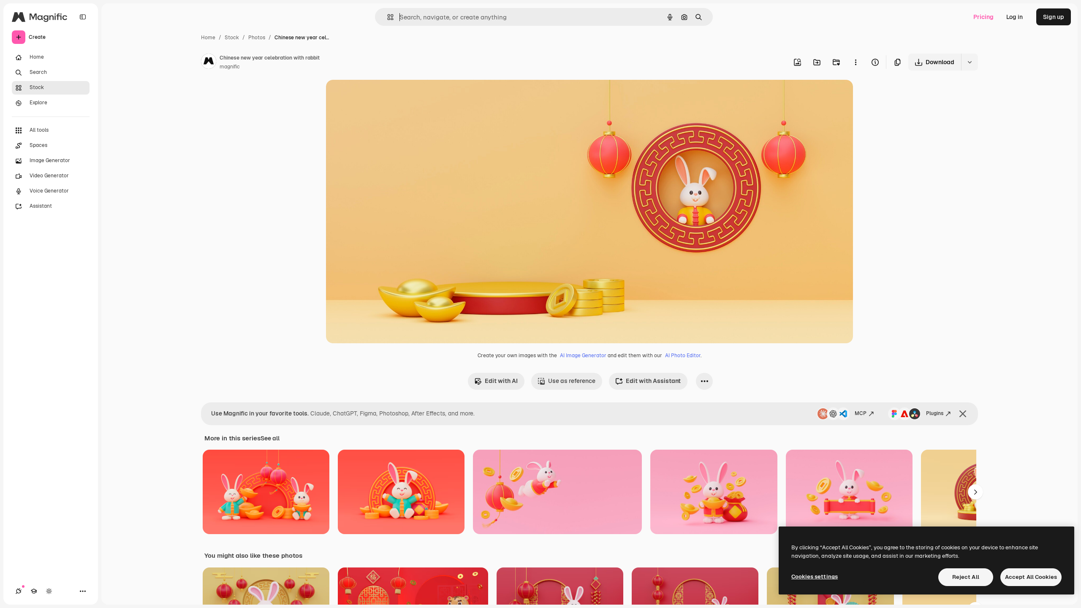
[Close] (963, 414)
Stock (232, 37)
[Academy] (34, 591)
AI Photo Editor (683, 355)
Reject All (965, 577)
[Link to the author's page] (208, 62)
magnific (230, 66)
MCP (860, 413)
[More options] (855, 62)
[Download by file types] (969, 62)
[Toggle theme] (49, 591)
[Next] (975, 492)
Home (208, 37)
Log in (1014, 17)
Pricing (983, 17)
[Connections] (18, 591)
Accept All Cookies (1031, 577)
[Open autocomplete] (387, 17)
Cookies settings (814, 576)
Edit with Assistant (653, 381)
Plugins (934, 413)
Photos (256, 37)
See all (270, 438)
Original (380, 96)
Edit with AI (501, 381)
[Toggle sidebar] (83, 17)
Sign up (1053, 17)
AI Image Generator (583, 355)
